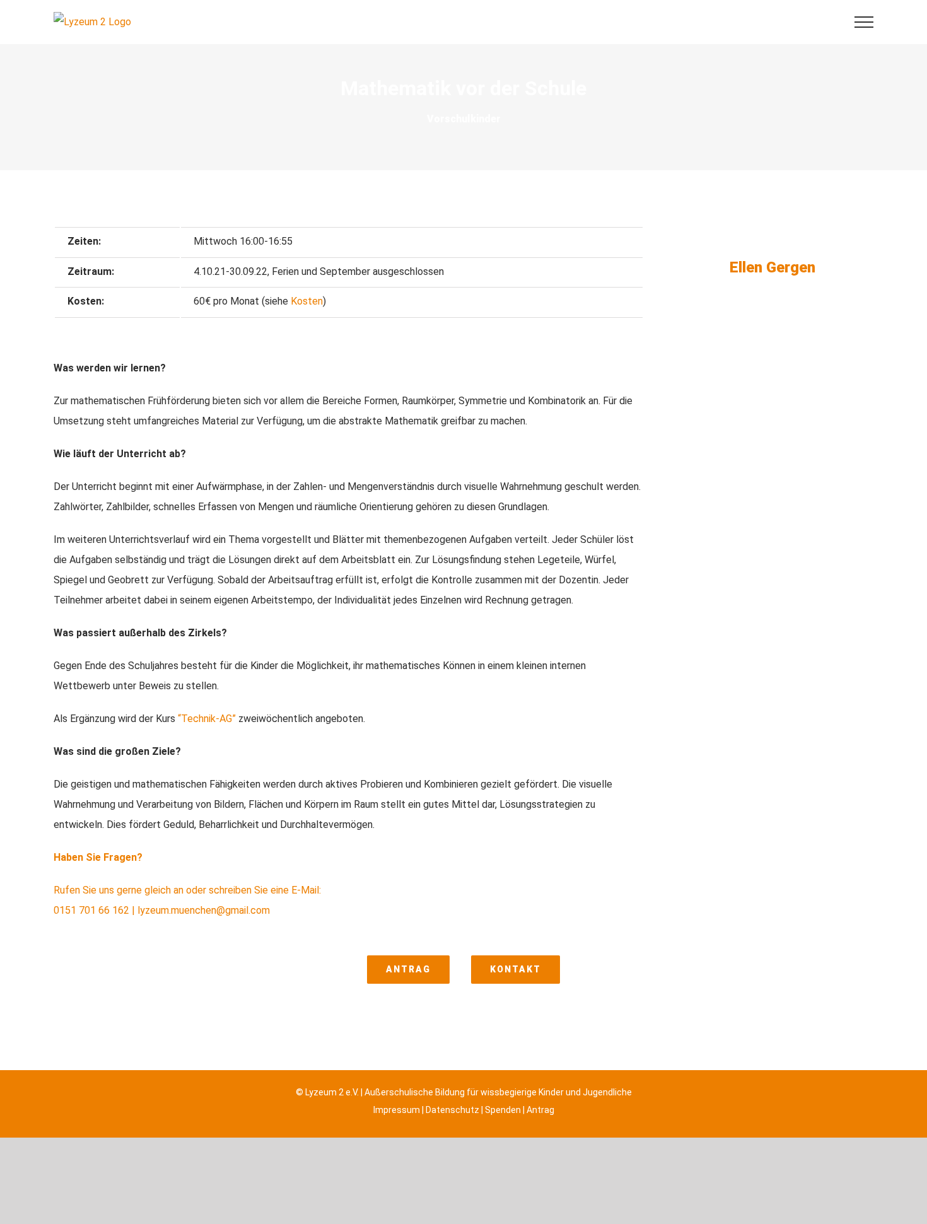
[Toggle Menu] (864, 22)
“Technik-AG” (207, 719)
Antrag (540, 1110)
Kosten (307, 301)
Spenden (503, 1110)
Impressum (396, 1110)
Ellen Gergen (772, 267)
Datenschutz (452, 1110)
